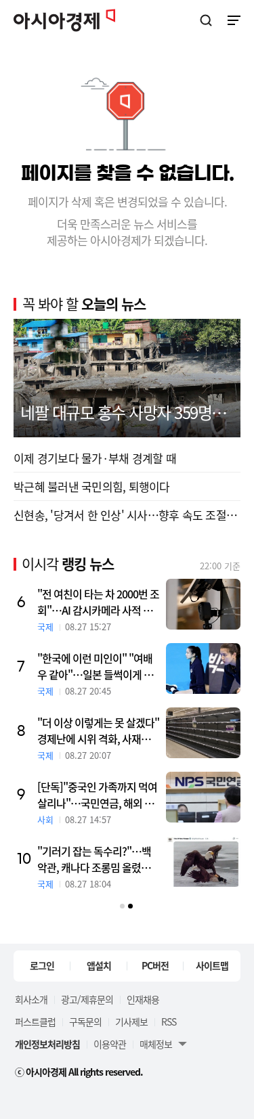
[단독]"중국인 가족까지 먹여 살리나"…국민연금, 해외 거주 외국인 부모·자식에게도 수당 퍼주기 (97, 794)
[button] (122, 906)
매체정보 (156, 1044)
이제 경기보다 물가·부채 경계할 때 (95, 457)
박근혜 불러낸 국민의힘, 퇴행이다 (92, 486)
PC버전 (155, 965)
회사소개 (31, 999)
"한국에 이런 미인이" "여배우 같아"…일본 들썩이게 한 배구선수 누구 (95, 666)
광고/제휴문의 (87, 999)
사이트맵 (212, 965)
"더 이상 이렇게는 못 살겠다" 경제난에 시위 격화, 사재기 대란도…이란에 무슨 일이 (98, 730)
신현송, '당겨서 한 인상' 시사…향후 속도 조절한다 (127, 514)
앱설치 (99, 965)
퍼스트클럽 (35, 1021)
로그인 (42, 965)
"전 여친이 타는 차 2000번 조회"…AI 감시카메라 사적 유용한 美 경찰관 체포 (98, 602)
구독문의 (85, 1021)
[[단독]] (203, 797)
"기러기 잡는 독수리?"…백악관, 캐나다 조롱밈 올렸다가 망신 (94, 859)
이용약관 (109, 1044)
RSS (168, 1021)
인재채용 (143, 999)
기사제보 (131, 1021)
